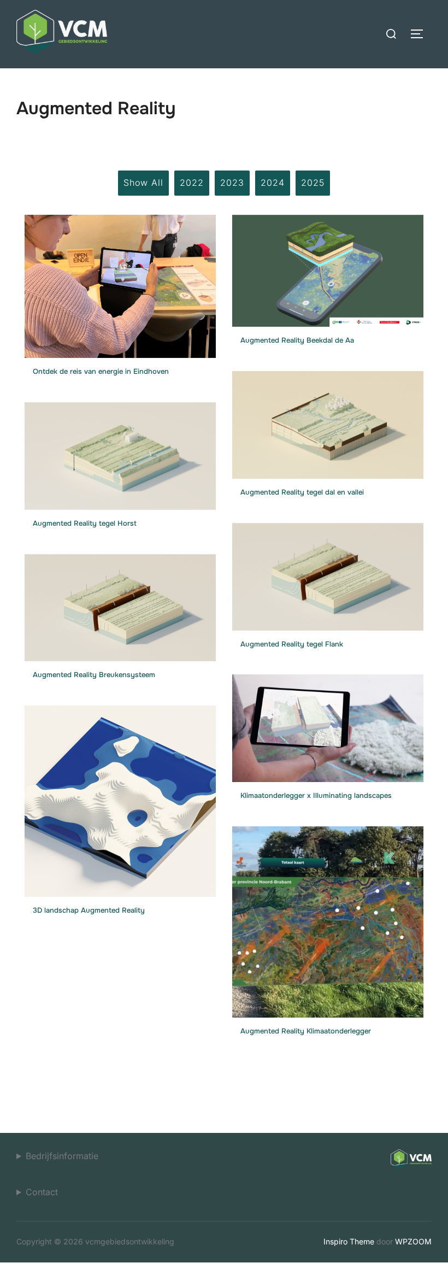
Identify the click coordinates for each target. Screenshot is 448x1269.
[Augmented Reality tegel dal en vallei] (328, 421)
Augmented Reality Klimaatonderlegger (305, 1031)
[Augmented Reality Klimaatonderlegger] (328, 919)
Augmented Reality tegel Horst (85, 523)
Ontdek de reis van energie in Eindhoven (101, 371)
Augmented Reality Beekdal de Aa (297, 340)
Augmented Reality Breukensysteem (94, 674)
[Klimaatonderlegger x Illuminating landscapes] (328, 725)
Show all (143, 182)
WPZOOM (413, 1241)
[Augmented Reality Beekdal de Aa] (328, 267)
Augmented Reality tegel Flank (291, 644)
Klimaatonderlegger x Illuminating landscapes (316, 795)
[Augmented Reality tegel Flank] (328, 573)
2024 (273, 182)
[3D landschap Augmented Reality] (120, 798)
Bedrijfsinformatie (62, 1155)
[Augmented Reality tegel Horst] (120, 452)
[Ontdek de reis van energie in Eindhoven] (120, 282)
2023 (232, 182)
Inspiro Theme (348, 1241)
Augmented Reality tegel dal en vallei (302, 492)
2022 (192, 182)
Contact (42, 1191)
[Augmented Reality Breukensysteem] (120, 604)
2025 (313, 182)
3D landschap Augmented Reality (89, 910)
